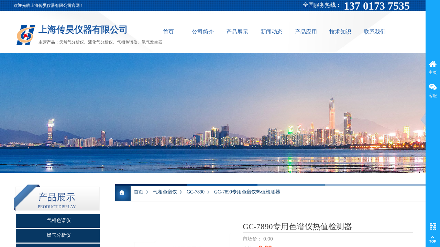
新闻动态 (272, 32)
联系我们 (375, 32)
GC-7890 (196, 192)
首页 (168, 32)
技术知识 (340, 32)
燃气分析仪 (59, 235)
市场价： (253, 239)
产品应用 (306, 32)
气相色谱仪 (165, 192)
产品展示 (237, 32)
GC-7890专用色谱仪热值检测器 (247, 192)
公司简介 (203, 32)
